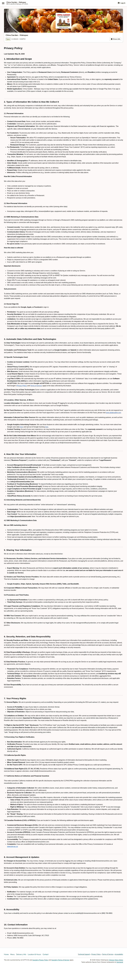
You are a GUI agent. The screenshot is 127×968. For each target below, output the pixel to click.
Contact (45, 954)
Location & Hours (34, 954)
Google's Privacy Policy (40, 960)
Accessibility (119, 954)
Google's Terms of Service (60, 960)
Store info (116, 39)
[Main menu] (3, 3)
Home (6, 954)
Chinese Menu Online (116, 960)
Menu (12, 954)
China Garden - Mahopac (16, 2)
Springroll (120, 962)
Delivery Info (21, 954)
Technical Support (84, 954)
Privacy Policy (96, 954)
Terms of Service (107, 954)
